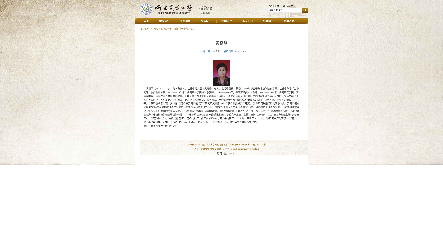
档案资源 (289, 21)
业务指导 (185, 21)
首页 (146, 21)
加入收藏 (288, 5)
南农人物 (247, 21)
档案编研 (268, 21)
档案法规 (227, 21)
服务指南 (206, 21)
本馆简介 (164, 21)
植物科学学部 (181, 28)
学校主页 (274, 5)
